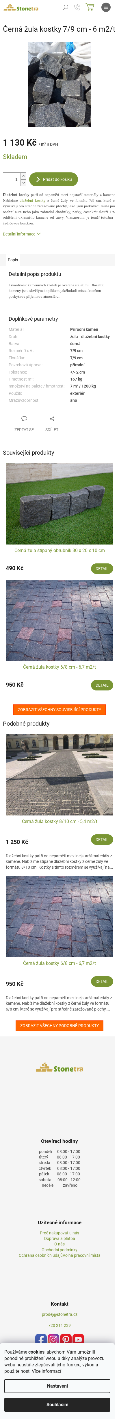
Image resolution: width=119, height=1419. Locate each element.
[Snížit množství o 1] (23, 182)
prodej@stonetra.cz (59, 1314)
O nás (59, 1244)
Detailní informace (19, 234)
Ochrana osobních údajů (41, 1255)
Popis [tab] (13, 260)
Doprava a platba (59, 1238)
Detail (102, 568)
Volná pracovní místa (82, 1255)
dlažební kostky (33, 200)
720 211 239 (59, 1325)
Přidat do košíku (57, 179)
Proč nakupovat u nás (59, 1233)
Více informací (46, 1371)
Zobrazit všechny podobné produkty (59, 1025)
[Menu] (106, 7)
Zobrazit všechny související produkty (59, 709)
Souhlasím (57, 1404)
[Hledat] (65, 7)
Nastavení (57, 1386)
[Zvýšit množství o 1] (23, 176)
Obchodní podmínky (59, 1249)
